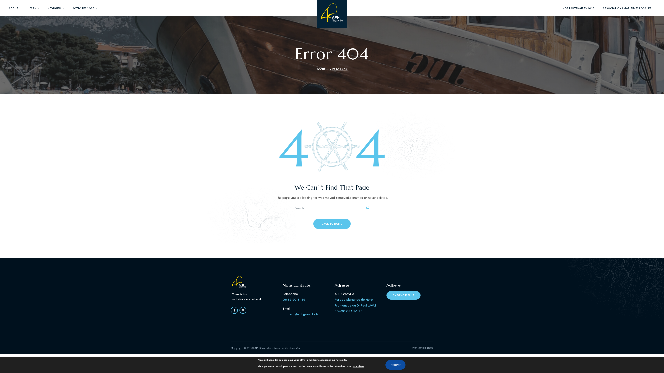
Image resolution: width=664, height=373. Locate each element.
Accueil (322, 69)
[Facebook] (234, 310)
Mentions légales (422, 348)
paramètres (358, 366)
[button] (332, 224)
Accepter (395, 364)
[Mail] (242, 310)
